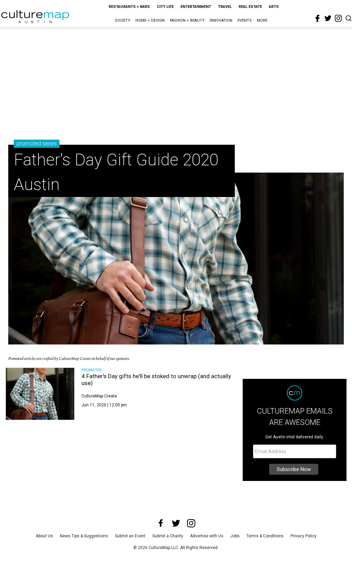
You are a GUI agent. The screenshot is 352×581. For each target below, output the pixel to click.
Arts (274, 6)
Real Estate (250, 6)
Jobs (235, 536)
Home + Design (150, 20)
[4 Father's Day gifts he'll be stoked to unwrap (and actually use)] (40, 394)
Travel (225, 6)
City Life (165, 6)
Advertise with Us (206, 536)
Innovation (221, 20)
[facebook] (317, 18)
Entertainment (195, 6)
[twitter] (327, 18)
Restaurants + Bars (129, 6)
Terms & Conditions (265, 536)
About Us (44, 536)
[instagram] (338, 18)
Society (122, 20)
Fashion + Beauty (187, 20)
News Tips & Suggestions (84, 536)
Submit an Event (130, 536)
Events (245, 20)
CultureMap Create (99, 396)
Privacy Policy (303, 536)
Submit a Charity (167, 536)
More (262, 20)
